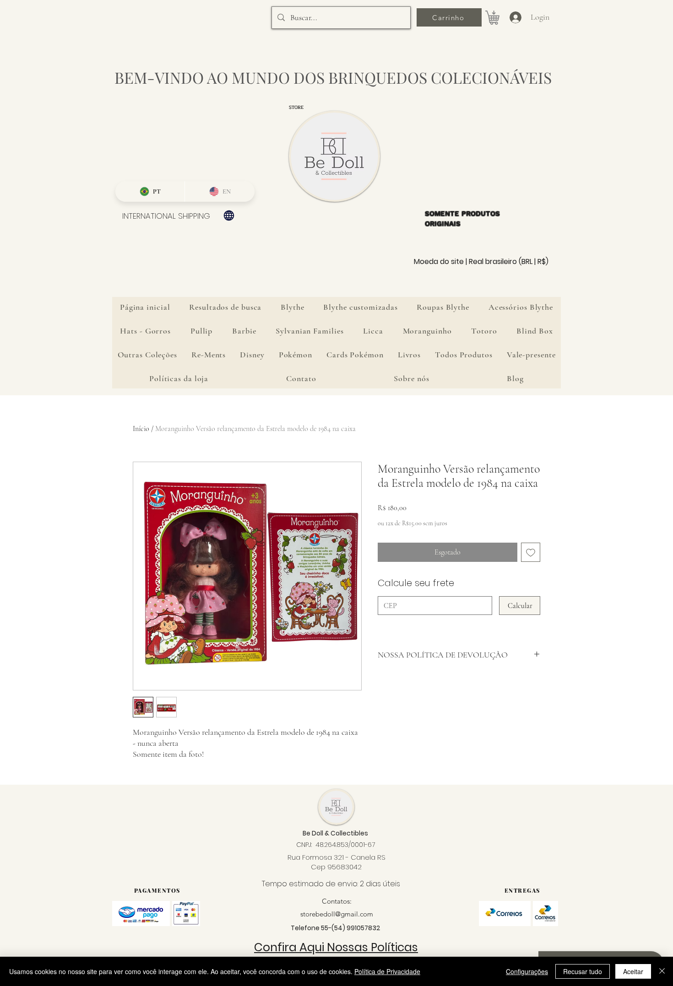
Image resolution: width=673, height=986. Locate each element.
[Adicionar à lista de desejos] (530, 552)
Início (141, 428)
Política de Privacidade (387, 971)
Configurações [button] (527, 971)
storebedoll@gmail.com (336, 914)
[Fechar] (662, 971)
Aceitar (633, 971)
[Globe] (229, 215)
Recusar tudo (582, 971)
